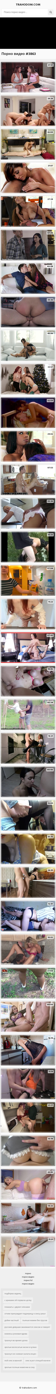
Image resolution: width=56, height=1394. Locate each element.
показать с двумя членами (17, 1307)
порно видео (28, 1277)
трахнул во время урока (15, 1340)
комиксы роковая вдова (15, 1333)
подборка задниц (12, 1293)
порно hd (28, 1280)
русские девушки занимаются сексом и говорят (27, 1327)
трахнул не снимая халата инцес (20, 1354)
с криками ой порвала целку (18, 1300)
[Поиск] (51, 12)
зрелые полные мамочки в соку (19, 1367)
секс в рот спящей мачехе (37, 1360)
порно (28, 1273)
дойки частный (11, 1320)
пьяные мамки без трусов (34, 1320)
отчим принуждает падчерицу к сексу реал (25, 1313)
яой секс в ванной (13, 1360)
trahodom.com (28, 4)
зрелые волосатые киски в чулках (20, 1347)
